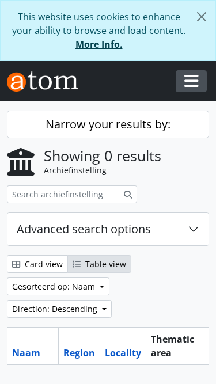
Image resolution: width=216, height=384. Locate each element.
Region (79, 353)
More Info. (99, 44)
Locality (123, 353)
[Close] (201, 17)
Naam (26, 353)
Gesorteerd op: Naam (54, 286)
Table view (104, 263)
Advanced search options (84, 229)
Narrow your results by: (108, 124)
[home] (47, 81)
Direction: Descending (56, 308)
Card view (42, 263)
